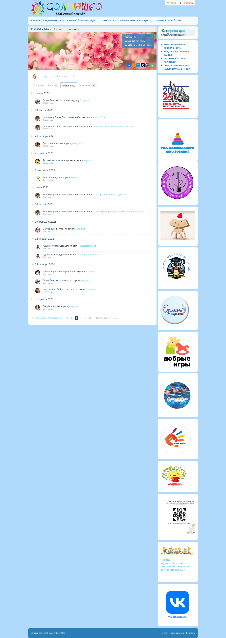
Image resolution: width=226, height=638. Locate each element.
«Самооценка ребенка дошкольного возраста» (118, 211)
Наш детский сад (87, 245)
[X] (143, 65)
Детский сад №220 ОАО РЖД (44, 633)
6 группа (84, 100)
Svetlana (47, 177)
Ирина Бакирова (144, 45)
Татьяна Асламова (53, 160)
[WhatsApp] (152, 65)
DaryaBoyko (49, 228)
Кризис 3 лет (99, 117)
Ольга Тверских (51, 100)
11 (90, 318)
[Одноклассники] (134, 65)
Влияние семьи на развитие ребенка (113, 126)
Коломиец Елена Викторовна (58, 117)
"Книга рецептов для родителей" (110, 194)
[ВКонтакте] (129, 65)
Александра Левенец (54, 271)
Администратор (51, 245)
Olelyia (46, 306)
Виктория (48, 143)
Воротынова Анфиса (54, 289)
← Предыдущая (39, 318)
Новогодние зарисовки (90, 254)
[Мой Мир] (138, 65)
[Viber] (147, 65)
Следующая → (55, 318)
